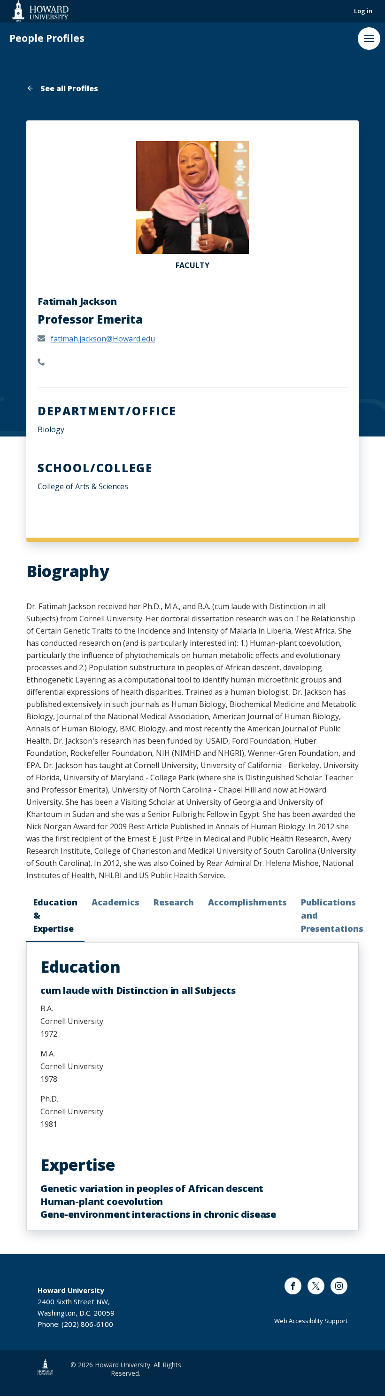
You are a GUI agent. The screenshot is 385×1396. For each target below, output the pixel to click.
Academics (115, 902)
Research (174, 902)
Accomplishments (247, 902)
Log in (363, 11)
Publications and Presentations (332, 915)
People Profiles (47, 38)
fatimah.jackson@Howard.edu (103, 338)
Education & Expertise (55, 915)
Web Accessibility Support (310, 1321)
